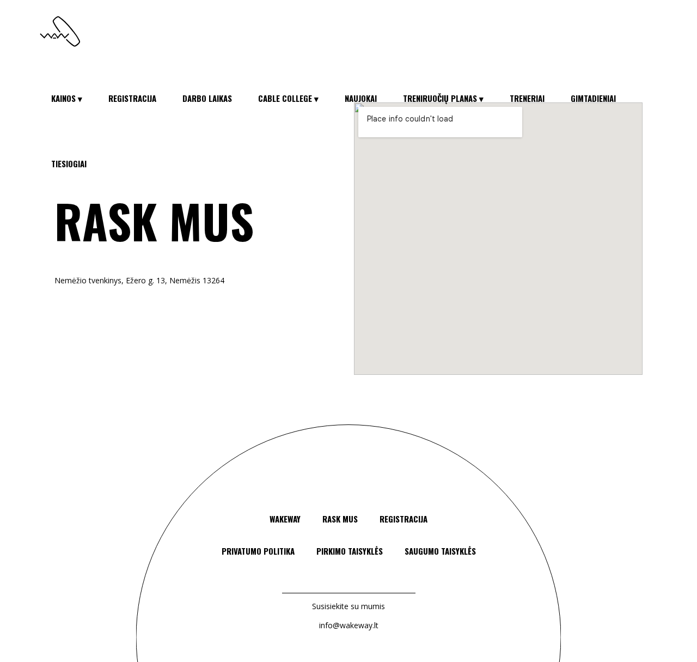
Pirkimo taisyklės (349, 551)
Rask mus (340, 519)
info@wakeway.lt (348, 625)
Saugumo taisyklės (440, 551)
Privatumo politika (258, 551)
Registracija (403, 519)
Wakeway (285, 519)
